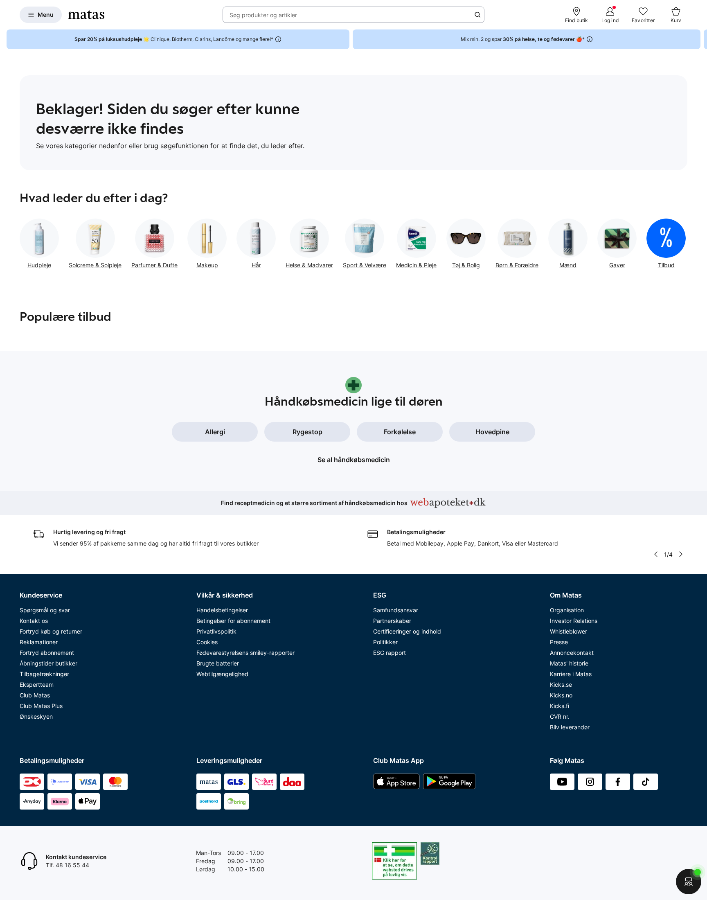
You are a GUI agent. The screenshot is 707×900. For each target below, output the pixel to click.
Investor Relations (573, 620)
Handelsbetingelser (222, 610)
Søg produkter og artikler (263, 14)
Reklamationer (39, 641)
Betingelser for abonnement (233, 620)
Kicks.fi (559, 705)
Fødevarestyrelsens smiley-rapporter (245, 652)
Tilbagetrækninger (44, 673)
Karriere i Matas (571, 673)
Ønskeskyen (36, 716)
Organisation (567, 610)
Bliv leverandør (570, 727)
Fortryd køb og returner (51, 631)
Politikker (385, 641)
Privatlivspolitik (216, 631)
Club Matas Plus (41, 705)
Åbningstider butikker (48, 663)
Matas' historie (569, 663)
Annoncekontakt (572, 652)
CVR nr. (560, 716)
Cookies (207, 641)
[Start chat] (688, 881)
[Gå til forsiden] (86, 15)
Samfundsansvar (395, 610)
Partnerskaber (392, 620)
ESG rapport (389, 652)
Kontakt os (34, 620)
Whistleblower (568, 631)
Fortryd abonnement (47, 652)
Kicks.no (561, 695)
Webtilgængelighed (222, 673)
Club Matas (35, 695)
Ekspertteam (37, 684)
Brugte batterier (217, 663)
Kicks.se (561, 684)
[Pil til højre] (700, 39)
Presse (559, 641)
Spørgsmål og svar (45, 610)
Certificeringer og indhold (407, 631)
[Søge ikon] (477, 14)
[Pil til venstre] (655, 554)
